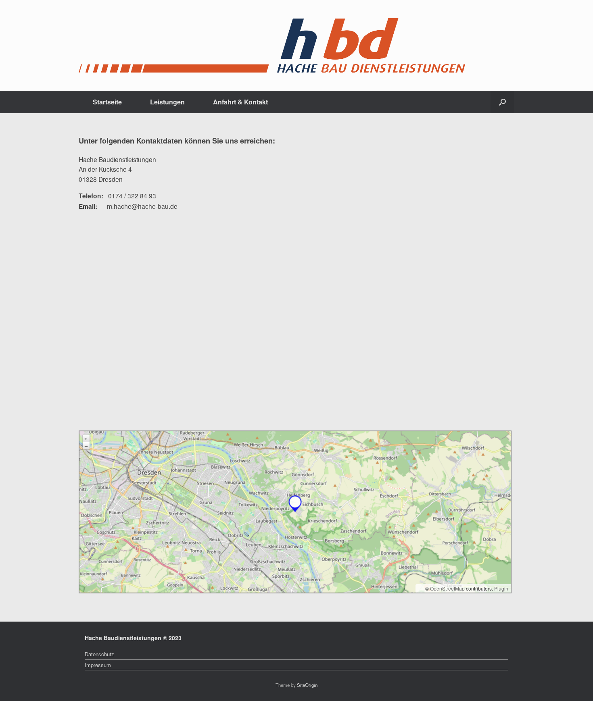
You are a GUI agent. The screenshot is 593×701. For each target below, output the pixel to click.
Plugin (500, 588)
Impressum (98, 665)
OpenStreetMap (447, 588)
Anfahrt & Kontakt (240, 101)
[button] (502, 102)
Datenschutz (99, 654)
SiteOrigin (307, 685)
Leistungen (167, 101)
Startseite (107, 101)
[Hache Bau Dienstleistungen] (272, 45)
